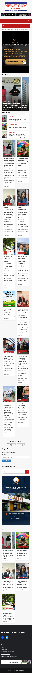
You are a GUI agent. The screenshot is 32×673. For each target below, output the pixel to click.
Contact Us (4, 644)
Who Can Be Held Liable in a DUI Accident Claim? (8, 358)
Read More (6, 186)
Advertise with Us (5, 654)
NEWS (5, 101)
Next (24, 444)
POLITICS (20, 305)
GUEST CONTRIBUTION (7, 352)
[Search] (28, 20)
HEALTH (24, 351)
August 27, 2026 (7, 312)
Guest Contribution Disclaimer (9, 656)
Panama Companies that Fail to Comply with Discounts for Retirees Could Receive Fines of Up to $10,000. (17, 127)
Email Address (6, 455)
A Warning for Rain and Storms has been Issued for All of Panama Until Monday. (17, 119)
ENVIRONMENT (11, 116)
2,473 (20, 444)
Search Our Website (8, 466)
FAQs (2, 647)
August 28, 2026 (6, 109)
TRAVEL (8, 101)
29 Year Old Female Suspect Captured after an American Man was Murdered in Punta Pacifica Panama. (15, 105)
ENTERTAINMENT (7, 305)
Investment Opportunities (7, 651)
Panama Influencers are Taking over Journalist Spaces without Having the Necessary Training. (17, 136)
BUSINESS (10, 124)
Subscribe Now (6, 460)
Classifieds (4, 649)
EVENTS (19, 252)
